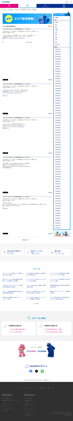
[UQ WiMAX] (5, 2)
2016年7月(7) (58, 154)
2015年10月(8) (58, 176)
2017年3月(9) (58, 134)
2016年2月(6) (58, 166)
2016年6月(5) (58, 156)
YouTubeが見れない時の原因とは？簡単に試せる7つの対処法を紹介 (36, 274)
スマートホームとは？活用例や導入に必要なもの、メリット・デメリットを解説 (60, 274)
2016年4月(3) (58, 161)
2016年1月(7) (58, 169)
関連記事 (50, 79)
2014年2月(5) (58, 225)
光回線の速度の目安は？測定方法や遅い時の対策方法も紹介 (60, 286)
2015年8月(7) (58, 181)
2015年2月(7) (58, 196)
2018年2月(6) (58, 108)
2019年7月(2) (58, 66)
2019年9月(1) (58, 61)
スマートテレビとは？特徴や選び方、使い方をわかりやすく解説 (60, 280)
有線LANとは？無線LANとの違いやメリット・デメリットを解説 (12, 298)
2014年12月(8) (58, 201)
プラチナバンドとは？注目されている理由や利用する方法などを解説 (13, 274)
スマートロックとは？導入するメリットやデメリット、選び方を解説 (36, 280)
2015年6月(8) (58, 186)
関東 (56, 27)
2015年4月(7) (58, 191)
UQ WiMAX (10, 9)
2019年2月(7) (58, 78)
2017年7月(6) (58, 125)
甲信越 (56, 29)
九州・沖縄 (57, 44)
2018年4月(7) (58, 103)
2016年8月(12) (58, 152)
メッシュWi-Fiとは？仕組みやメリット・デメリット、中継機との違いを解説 (36, 298)
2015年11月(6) (58, 174)
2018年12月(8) (58, 83)
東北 (56, 24)
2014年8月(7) (58, 210)
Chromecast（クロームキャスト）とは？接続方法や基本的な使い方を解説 (12, 286)
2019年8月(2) (58, 63)
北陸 (56, 32)
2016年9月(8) (58, 149)
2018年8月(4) (58, 93)
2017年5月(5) (58, 130)
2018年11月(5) (58, 85)
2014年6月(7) (58, 215)
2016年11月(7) (58, 144)
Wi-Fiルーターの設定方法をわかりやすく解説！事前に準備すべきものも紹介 (35, 292)
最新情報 (24, 239)
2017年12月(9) (58, 112)
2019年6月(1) (58, 68)
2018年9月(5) (58, 90)
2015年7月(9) (58, 183)
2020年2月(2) (58, 49)
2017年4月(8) (58, 132)
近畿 (56, 37)
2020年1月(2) (58, 51)
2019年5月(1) (58, 71)
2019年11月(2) (58, 56)
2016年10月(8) (58, 147)
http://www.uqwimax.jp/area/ (18, 126)
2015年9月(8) (58, 179)
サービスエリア (17, 9)
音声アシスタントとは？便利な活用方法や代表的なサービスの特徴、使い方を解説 (12, 280)
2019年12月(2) (58, 54)
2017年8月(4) (58, 122)
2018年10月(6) (58, 88)
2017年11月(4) (58, 115)
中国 (56, 39)
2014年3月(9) (58, 223)
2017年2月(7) (58, 137)
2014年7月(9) (58, 213)
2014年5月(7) (58, 218)
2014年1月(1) (58, 227)
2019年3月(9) (58, 76)
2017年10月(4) (58, 117)
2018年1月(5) (58, 110)
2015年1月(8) (58, 198)
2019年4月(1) (58, 73)
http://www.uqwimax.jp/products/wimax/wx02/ (12, 92)
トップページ (4, 9)
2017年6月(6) (58, 127)
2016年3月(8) (58, 164)
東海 (56, 34)
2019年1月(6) (58, 81)
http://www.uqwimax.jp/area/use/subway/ (21, 166)
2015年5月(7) (58, 188)
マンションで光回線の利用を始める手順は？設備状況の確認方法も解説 (13, 292)
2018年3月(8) (58, 105)
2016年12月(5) (58, 142)
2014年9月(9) (58, 208)
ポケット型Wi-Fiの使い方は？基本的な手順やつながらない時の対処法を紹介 (59, 298)
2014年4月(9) (58, 220)
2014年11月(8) (58, 203)
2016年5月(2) (58, 159)
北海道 (56, 22)
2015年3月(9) (58, 193)
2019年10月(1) (58, 59)
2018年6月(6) (58, 98)
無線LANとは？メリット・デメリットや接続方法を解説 (60, 292)
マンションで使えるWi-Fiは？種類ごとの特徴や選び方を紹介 (36, 286)
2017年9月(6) (58, 120)
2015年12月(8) (58, 171)
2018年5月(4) (58, 100)
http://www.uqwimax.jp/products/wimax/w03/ (15, 38)
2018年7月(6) (58, 95)
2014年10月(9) (58, 205)
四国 (56, 41)
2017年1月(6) (58, 139)
